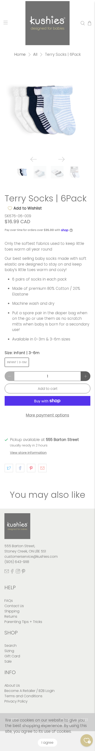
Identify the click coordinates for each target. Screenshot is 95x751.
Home (20, 54)
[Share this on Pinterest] (31, 468)
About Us (12, 685)
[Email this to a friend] (42, 468)
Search (10, 645)
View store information (28, 452)
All (35, 54)
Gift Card (12, 656)
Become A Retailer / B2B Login (29, 690)
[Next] (61, 159)
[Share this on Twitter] (9, 468)
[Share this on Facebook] (20, 468)
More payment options (47, 415)
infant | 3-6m (17, 362)
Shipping (11, 611)
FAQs (8, 600)
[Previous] (33, 159)
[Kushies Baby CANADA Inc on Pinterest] (23, 572)
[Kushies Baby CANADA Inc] (47, 23)
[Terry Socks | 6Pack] (48, 110)
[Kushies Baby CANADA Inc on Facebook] (12, 572)
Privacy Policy (16, 701)
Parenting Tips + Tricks (23, 621)
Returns (10, 616)
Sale (8, 661)
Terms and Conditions (23, 696)
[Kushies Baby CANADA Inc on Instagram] (18, 572)
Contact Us (14, 605)
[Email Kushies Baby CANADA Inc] (6, 572)
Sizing (9, 650)
